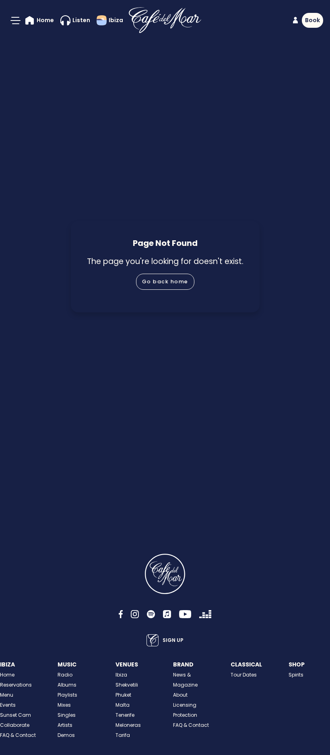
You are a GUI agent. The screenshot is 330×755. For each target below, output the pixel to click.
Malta (123, 704)
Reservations (16, 684)
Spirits (296, 674)
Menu (6, 694)
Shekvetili (127, 684)
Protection (185, 715)
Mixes (64, 704)
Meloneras (128, 725)
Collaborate (14, 725)
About (180, 694)
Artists (65, 725)
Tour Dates (244, 674)
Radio (65, 674)
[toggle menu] (15, 20)
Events (8, 704)
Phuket (123, 694)
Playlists (67, 694)
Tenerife (125, 715)
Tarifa (123, 735)
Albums (67, 684)
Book (312, 20)
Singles (67, 715)
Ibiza (121, 674)
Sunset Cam (15, 715)
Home (7, 674)
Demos (66, 735)
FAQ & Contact (18, 735)
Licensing (184, 704)
